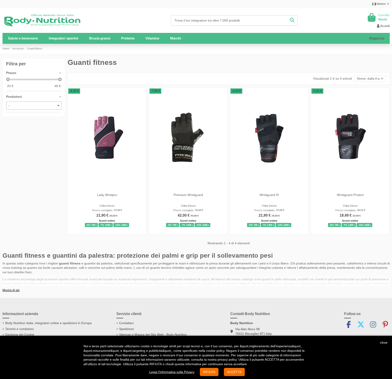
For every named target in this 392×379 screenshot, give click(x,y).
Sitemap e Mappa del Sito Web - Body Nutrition (153, 334)
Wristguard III (269, 195)
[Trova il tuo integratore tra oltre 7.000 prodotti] (292, 20)
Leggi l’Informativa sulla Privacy (171, 372)
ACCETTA (234, 372)
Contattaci (126, 323)
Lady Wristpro (107, 195)
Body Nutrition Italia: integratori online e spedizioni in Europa (48, 323)
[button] (63, 38)
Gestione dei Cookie (19, 334)
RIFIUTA (209, 372)
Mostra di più (11, 290)
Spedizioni (126, 329)
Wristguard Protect (350, 195)
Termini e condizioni (19, 329)
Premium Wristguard (188, 195)
